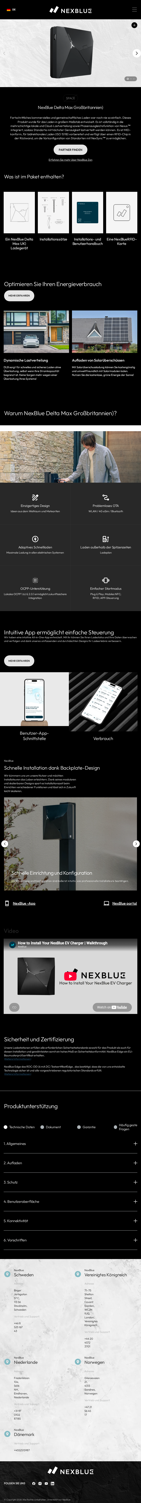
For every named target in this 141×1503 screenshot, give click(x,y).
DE (14, 9)
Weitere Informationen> (18, 1059)
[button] (134, 10)
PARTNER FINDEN (70, 150)
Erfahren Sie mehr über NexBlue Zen (70, 159)
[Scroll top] (137, 1499)
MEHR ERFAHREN (19, 295)
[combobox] (11, 9)
